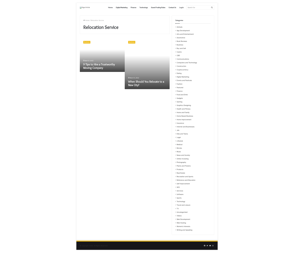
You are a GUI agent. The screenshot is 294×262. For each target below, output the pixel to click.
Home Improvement (184, 119)
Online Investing (182, 159)
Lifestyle (180, 141)
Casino (179, 52)
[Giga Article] (85, 7)
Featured (180, 87)
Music (179, 152)
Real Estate (181, 173)
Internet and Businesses (185, 127)
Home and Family (183, 112)
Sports (179, 198)
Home (110, 7)
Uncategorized (182, 212)
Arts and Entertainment (185, 34)
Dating (179, 73)
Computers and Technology (187, 63)
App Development (183, 30)
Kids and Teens (182, 134)
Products (180, 169)
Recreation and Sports (185, 176)
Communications (183, 59)
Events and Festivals (184, 80)
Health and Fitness (183, 109)
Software (180, 194)
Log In (181, 7)
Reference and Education (186, 180)
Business (180, 45)
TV (178, 209)
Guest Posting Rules (158, 7)
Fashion (179, 84)
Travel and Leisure (183, 205)
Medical (179, 144)
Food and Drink (182, 95)
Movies (179, 148)
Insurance (180, 123)
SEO (178, 187)
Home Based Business (185, 116)
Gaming (179, 102)
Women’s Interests (183, 226)
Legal (179, 137)
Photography (181, 162)
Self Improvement (183, 184)
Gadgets (180, 98)
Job (178, 130)
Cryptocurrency (182, 70)
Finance (133, 7)
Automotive (181, 38)
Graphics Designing (184, 105)
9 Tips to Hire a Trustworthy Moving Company (99, 66)
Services (180, 191)
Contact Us (172, 7)
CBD (178, 55)
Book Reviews (182, 41)
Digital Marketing (121, 7)
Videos (179, 216)
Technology (144, 7)
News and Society (183, 155)
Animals (179, 27)
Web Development (183, 219)
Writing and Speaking (184, 230)
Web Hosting (181, 223)
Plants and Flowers (184, 166)
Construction (181, 66)
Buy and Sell (181, 48)
